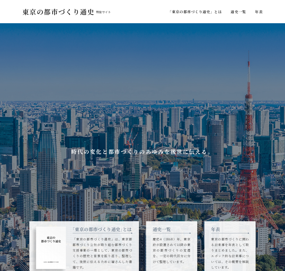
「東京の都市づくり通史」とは (196, 11)
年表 (259, 11)
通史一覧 (238, 11)
